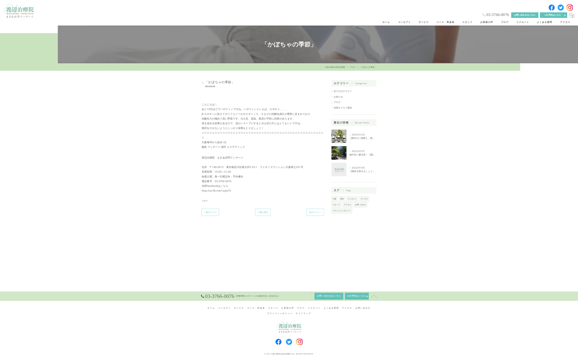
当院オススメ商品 (343, 107)
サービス (364, 198)
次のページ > (315, 212)
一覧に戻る (262, 212)
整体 (342, 198)
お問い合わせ (360, 204)
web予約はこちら (553, 15)
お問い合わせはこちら (525, 15)
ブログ (205, 200)
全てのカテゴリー (343, 91)
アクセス (347, 204)
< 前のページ (210, 212)
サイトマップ (303, 313)
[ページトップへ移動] (374, 296)
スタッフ (336, 204)
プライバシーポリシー (342, 210)
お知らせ (338, 96)
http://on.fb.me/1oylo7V (216, 190)
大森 (334, 198)
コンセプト (352, 198)
